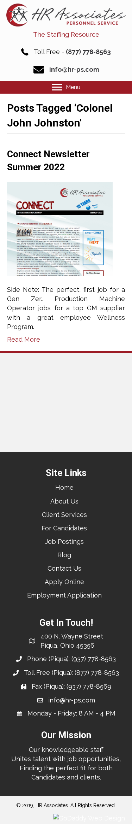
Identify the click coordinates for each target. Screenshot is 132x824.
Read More (23, 339)
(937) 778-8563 (93, 659)
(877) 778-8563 (88, 51)
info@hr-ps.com (74, 69)
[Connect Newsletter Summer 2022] (60, 229)
